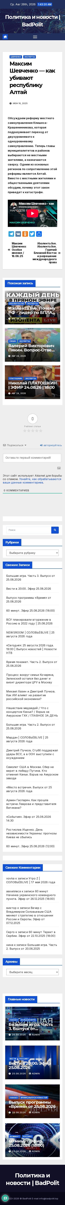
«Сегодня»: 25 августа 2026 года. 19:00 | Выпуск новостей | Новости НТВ (31, 649)
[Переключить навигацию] (35, 36)
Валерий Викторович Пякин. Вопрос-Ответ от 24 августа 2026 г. (31, 350)
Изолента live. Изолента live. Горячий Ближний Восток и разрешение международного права (45, 253)
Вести (13, 1059)
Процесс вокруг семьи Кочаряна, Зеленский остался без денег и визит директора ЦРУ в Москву (30, 678)
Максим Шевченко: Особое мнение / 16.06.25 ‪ (19, 250)
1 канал (14, 1020)
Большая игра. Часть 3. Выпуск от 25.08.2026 (31, 1028)
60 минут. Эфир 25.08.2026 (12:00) (30, 846)
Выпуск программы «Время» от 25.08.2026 (32, 1104)
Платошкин (15, 378)
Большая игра (28, 1020)
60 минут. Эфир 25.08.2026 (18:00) (30, 610)
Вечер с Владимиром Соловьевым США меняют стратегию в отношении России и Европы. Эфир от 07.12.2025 (29, 915)
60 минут (15, 1136)
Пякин (12, 341)
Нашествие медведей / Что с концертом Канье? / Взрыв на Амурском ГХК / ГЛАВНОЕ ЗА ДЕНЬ (32, 711)
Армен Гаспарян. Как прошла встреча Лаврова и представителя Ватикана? (31, 803)
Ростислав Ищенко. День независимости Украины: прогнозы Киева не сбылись (31, 833)
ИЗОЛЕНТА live (16, 304)
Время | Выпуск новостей (34, 1098)
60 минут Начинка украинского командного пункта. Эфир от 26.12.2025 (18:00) (31, 895)
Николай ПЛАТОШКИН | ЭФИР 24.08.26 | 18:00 (32, 385)
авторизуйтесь (52, 445)
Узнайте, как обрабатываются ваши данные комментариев (32, 480)
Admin (36, 1034)
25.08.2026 (19, 1073)
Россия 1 (23, 1059)
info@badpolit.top (48, 1198)
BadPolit (27, 1198)
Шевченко (16, 57)
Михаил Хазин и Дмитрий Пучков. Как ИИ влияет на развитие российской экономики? (30, 695)
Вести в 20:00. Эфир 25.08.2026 (28, 588)
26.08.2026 (19, 1034)
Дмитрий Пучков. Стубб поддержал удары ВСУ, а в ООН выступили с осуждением (32, 754)
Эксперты (29, 57)
